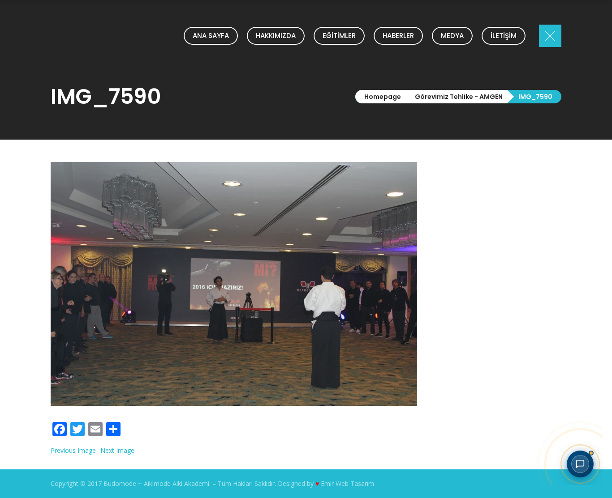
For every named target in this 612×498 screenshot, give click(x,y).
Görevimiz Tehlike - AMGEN (459, 96)
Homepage (382, 96)
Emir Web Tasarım (347, 483)
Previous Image (73, 450)
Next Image (117, 450)
